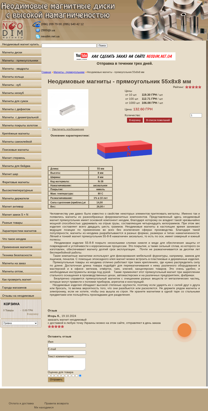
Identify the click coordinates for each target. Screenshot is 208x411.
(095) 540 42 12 (73, 24)
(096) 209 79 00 (51, 24)
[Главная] (57, 10)
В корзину (32, 314)
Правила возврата (56, 403)
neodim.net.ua (50, 36)
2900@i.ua (48, 30)
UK (205, 2)
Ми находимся (44, 407)
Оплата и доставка (21, 403)
